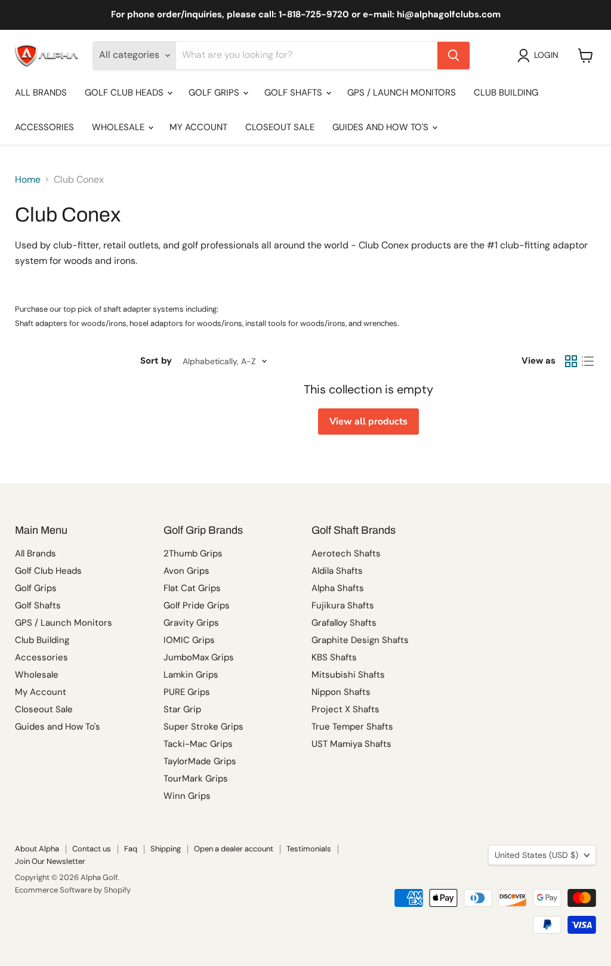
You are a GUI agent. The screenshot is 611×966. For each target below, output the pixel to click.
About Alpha (37, 849)
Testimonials (308, 849)
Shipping (165, 849)
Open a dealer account (233, 849)
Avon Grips (186, 571)
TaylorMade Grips (199, 761)
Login (546, 55)
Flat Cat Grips (192, 588)
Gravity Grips (191, 623)
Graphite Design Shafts (360, 640)
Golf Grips (215, 93)
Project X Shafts (345, 709)
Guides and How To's (381, 127)
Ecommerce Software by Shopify (73, 890)
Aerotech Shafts (346, 553)
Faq (130, 849)
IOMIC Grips (189, 640)
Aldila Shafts (337, 571)
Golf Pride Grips (196, 605)
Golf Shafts (294, 93)
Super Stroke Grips (203, 727)
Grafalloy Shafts (344, 623)
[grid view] (571, 361)
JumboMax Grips (198, 657)
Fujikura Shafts (342, 605)
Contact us (91, 849)
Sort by (156, 361)
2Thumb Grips (193, 553)
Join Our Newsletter (50, 861)
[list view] (587, 361)
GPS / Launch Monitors (401, 93)
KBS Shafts (334, 657)
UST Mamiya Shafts (351, 744)
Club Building (506, 93)
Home (28, 179)
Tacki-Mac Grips (198, 744)
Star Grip (182, 709)
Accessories (44, 127)
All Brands (41, 93)
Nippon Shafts (341, 692)
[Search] (453, 55)
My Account (198, 127)
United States (536, 855)
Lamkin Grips (190, 675)
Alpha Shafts (337, 588)
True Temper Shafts (352, 727)
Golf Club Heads (125, 93)
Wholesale (119, 127)
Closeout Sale (279, 127)
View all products (368, 421)
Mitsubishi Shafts (348, 675)
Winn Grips (187, 796)
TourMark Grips (195, 779)
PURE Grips (186, 692)
